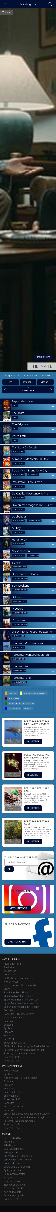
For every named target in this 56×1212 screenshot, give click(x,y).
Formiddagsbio (12, 1181)
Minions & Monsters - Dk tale (18, 996)
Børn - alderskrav (13, 1163)
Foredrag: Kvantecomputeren (19, 1053)
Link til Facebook (18, 941)
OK (9, 869)
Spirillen (8, 1028)
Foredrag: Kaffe (12, 1057)
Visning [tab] (44, 382)
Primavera (9, 1035)
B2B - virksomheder (14, 1148)
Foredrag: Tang (12, 1060)
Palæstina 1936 (12, 1099)
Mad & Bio (9, 1141)
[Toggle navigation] (50, 4)
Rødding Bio (28, 4)
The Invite (41, 366)
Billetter (33, 741)
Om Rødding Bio (12, 1138)
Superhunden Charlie (14, 1042)
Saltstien (8, 1024)
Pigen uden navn (12, 963)
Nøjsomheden (11, 981)
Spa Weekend (11, 1039)
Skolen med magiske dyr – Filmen (21, 1006)
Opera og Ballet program (17, 1166)
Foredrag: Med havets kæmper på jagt (24, 1049)
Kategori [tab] (27, 382)
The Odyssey (10, 971)
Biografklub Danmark (15, 1184)
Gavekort (46, 375)
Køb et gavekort (12, 1191)
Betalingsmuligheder (14, 1195)
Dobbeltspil (9, 1010)
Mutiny (7, 988)
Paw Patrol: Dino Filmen (16, 992)
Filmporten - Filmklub (14, 1188)
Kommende (30, 375)
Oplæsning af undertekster (17, 1159)
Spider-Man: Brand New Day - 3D (21, 1003)
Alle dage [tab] (27, 389)
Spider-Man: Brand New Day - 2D (21, 999)
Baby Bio (8, 1177)
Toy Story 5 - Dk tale (14, 1017)
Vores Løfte (10, 974)
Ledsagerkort (11, 1152)
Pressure (8, 1032)
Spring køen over (13, 1170)
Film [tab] (10, 382)
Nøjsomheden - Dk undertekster (20, 985)
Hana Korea (10, 1021)
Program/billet (12, 375)
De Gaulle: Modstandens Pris (18, 978)
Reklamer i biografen (14, 1174)
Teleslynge (9, 1145)
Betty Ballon (10, 1110)
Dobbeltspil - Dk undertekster (19, 1014)
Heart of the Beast (13, 1106)
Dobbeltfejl (9, 1103)
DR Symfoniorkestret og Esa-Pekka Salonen (27, 1046)
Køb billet (43, 357)
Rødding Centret (12, 1199)
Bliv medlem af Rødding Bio (18, 1156)
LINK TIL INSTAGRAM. (19, 908)
